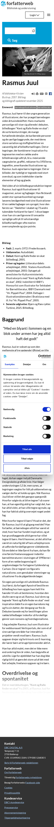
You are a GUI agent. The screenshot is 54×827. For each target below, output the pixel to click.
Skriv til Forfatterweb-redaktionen (21, 762)
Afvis (27, 468)
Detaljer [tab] (27, 364)
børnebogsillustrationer (25, 107)
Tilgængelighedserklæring (17, 817)
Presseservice (11, 807)
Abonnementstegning (15, 812)
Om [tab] (44, 364)
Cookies (8, 787)
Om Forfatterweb (13, 772)
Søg (14, 40)
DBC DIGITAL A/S (13, 747)
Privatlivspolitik (12, 792)
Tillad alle (27, 449)
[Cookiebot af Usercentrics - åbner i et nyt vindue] (38, 356)
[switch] (46, 418)
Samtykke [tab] (10, 364)
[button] (32, 94)
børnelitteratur (44, 107)
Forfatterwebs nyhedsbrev (29, 777)
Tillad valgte (27, 458)
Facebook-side (32, 782)
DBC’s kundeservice (14, 802)
